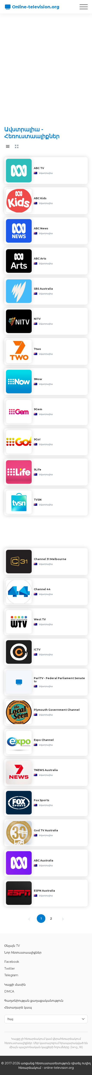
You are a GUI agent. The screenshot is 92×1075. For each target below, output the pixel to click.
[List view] (7, 146)
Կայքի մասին (15, 985)
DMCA (9, 991)
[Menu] (84, 6)
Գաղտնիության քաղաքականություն (33, 1001)
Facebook (11, 962)
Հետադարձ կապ (18, 1007)
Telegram (11, 975)
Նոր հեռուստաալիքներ (23, 952)
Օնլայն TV (12, 946)
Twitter (9, 968)
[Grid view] (16, 146)
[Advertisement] (46, 66)
